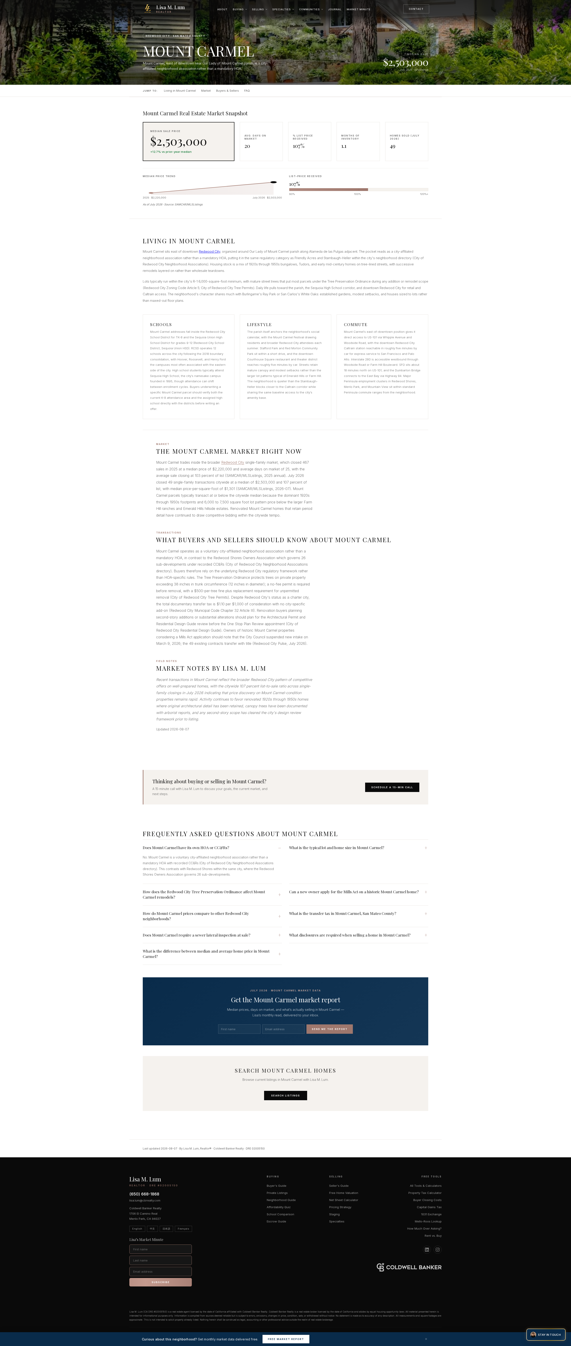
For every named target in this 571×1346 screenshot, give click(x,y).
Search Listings (285, 1095)
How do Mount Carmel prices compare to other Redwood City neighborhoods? (196, 916)
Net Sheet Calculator (343, 1200)
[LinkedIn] (427, 1250)
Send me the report (330, 1029)
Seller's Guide (339, 1185)
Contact (416, 8)
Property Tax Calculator (425, 1193)
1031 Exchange (431, 1214)
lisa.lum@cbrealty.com (144, 1200)
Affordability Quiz (279, 1207)
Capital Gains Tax (429, 1207)
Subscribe (161, 1282)
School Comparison (280, 1214)
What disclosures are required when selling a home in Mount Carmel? (349, 934)
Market (206, 90)
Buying (238, 9)
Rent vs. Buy (433, 1235)
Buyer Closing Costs (427, 1200)
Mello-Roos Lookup (428, 1221)
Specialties (281, 9)
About (222, 9)
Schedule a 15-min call (392, 787)
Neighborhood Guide (281, 1200)
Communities (309, 9)
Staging (334, 1214)
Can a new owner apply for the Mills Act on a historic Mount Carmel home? (354, 891)
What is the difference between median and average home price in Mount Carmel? (206, 954)
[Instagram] (438, 1250)
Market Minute (359, 9)
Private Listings (277, 1193)
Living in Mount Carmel (180, 90)
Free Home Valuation (343, 1193)
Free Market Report (286, 1339)
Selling (258, 9)
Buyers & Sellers (227, 90)
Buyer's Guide (276, 1185)
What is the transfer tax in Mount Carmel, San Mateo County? (342, 913)
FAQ (247, 90)
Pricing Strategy (340, 1207)
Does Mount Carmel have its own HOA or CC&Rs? (186, 847)
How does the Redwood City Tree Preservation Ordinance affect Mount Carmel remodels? (204, 894)
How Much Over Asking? (424, 1228)
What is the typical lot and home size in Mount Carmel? (336, 847)
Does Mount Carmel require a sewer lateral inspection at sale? (196, 934)
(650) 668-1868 (144, 1194)
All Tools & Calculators (426, 1185)
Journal (334, 9)
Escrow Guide (276, 1221)
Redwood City (209, 251)
